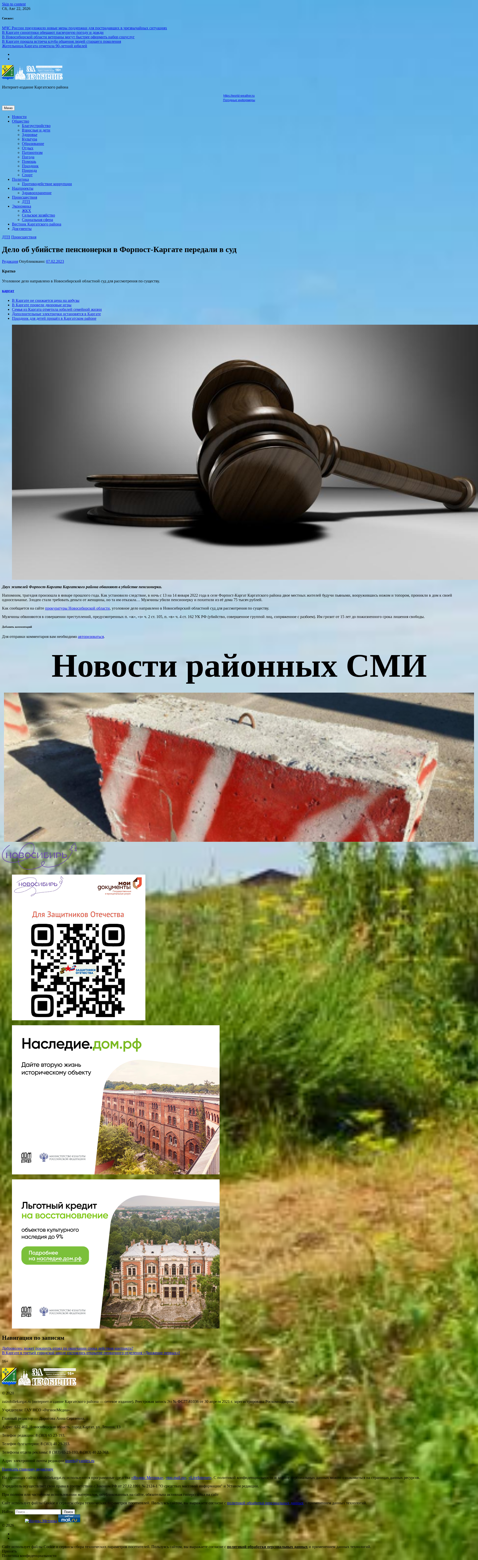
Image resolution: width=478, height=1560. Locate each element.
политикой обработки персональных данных (265, 1503)
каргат (8, 291)
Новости (19, 117)
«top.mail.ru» (176, 1477)
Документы (22, 228)
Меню (8, 108)
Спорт (27, 175)
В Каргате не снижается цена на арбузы (45, 300)
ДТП (26, 202)
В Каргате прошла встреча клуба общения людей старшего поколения (61, 41)
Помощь (29, 161)
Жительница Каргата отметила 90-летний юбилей (44, 46)
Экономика (21, 206)
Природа (29, 170)
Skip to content (14, 4)
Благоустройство (36, 126)
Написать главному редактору (27, 1469)
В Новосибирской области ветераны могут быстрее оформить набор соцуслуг (68, 37)
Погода (28, 157)
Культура (29, 139)
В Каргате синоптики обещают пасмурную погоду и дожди (53, 32)
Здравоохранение (37, 193)
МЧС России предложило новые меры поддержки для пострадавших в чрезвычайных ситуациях (84, 28)
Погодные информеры (239, 100)
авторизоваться (91, 636)
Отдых (27, 148)
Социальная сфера (37, 220)
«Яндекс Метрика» (147, 1477)
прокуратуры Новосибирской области (77, 608)
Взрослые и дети (36, 130)
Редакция (10, 261)
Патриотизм (32, 152)
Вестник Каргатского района (36, 224)
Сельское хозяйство (38, 215)
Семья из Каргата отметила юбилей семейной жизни (57, 309)
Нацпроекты (22, 188)
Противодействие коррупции (47, 184)
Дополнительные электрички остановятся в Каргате (56, 314)
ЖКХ (26, 211)
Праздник (30, 166)
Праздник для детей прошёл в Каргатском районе (54, 318)
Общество (20, 121)
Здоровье (29, 135)
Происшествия (24, 197)
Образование (33, 143)
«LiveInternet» (200, 1477)
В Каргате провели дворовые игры (41, 305)
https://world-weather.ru (239, 95)
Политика (20, 179)
